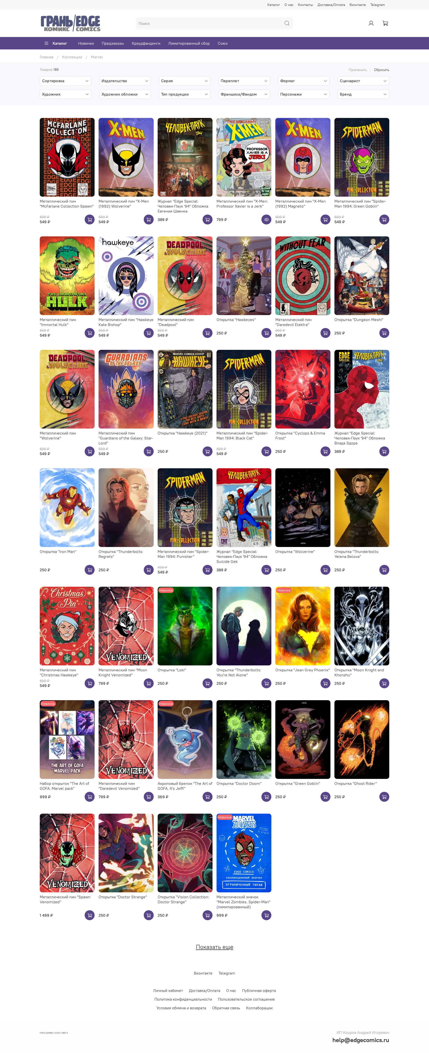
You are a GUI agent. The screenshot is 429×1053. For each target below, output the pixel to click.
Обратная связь (226, 1007)
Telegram (377, 4)
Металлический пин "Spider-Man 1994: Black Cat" (242, 435)
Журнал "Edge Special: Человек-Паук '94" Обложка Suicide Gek (241, 556)
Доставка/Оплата (331, 4)
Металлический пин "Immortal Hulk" (58, 322)
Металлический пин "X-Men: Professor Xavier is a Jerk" (242, 204)
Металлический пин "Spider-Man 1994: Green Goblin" (360, 204)
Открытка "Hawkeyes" (236, 319)
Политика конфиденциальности (183, 999)
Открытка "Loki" (172, 669)
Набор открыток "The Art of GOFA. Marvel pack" (64, 786)
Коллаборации (259, 1007)
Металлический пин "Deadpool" (176, 322)
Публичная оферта (259, 990)
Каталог (273, 4)
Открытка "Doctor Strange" (123, 896)
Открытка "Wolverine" (295, 551)
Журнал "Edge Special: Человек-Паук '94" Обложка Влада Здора (359, 438)
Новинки (86, 43)
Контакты (305, 4)
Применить (358, 70)
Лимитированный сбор (189, 43)
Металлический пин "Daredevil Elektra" (293, 322)
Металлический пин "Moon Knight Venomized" (123, 672)
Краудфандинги (146, 43)
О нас (289, 4)
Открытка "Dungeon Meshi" (358, 319)
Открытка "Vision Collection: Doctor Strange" (183, 899)
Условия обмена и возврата (181, 1007)
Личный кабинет (168, 990)
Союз (223, 43)
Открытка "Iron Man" (58, 551)
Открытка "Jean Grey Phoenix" (302, 669)
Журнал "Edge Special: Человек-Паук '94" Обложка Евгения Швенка (183, 206)
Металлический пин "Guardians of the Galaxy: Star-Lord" (126, 438)
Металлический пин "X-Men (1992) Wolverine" (124, 204)
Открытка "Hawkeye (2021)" (182, 433)
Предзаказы (113, 43)
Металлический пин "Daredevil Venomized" (119, 786)
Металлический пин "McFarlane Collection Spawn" (67, 204)
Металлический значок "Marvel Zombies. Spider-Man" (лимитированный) (243, 901)
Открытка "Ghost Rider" (355, 783)
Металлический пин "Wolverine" (58, 435)
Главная (46, 56)
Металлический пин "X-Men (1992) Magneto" (300, 204)
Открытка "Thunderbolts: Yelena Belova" (356, 554)
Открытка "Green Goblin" (297, 783)
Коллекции (72, 56)
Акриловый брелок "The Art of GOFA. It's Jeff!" (185, 786)
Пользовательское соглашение (246, 999)
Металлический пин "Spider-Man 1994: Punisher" (183, 554)
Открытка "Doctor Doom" (238, 783)
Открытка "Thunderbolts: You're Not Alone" (238, 672)
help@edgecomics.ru (360, 1040)
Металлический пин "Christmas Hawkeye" (59, 672)
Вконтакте (358, 4)
